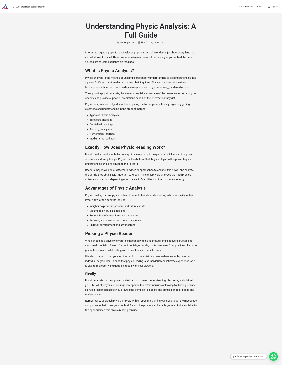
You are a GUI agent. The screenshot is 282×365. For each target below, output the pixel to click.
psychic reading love (120, 52)
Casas (260, 6)
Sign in (274, 6)
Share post (160, 42)
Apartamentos (246, 6)
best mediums (115, 82)
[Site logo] (5, 6)
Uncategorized (127, 42)
